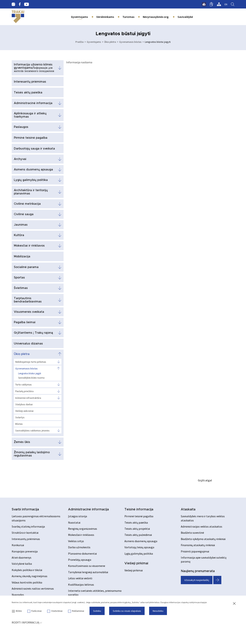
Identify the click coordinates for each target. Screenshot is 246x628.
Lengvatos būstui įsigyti (29, 373)
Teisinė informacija (138, 509)
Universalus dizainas (28, 343)
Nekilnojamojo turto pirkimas (30, 361)
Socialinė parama (26, 267)
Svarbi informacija (25, 509)
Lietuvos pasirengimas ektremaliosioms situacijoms (36, 518)
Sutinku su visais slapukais (127, 610)
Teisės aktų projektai (137, 528)
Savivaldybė (185, 17)
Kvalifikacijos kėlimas (81, 584)
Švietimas (21, 288)
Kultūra (19, 235)
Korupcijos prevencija (25, 551)
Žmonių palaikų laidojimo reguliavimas (32, 454)
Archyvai (20, 159)
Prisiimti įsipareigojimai (195, 551)
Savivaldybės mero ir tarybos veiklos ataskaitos (203, 518)
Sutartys (19, 417)
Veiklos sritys (76, 541)
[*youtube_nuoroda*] (26, 4)
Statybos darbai (24, 404)
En (226, 4)
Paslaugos (21, 127)
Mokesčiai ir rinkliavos (29, 245)
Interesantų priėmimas (30, 81)
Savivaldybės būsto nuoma (31, 377)
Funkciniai (36, 610)
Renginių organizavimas (82, 528)
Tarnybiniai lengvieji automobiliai (88, 572)
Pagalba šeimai (24, 322)
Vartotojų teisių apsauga (139, 547)
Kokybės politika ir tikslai (27, 570)
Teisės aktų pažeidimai (138, 535)
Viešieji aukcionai (24, 410)
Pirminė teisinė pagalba (30, 137)
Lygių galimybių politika (31, 180)
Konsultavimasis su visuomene (86, 566)
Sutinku (97, 610)
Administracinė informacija (33, 103)
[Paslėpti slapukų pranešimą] (234, 603)
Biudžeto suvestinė (192, 532)
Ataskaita (188, 509)
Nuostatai (74, 522)
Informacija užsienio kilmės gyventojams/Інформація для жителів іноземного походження (34, 68)
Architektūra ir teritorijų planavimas (31, 192)
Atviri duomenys (21, 557)
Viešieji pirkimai (136, 563)
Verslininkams (105, 17)
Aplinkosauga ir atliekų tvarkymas (30, 115)
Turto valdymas (23, 384)
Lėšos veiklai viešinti (80, 578)
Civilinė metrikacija (27, 203)
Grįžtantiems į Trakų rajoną (33, 332)
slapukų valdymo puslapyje (194, 602)
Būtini (19, 610)
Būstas (19, 423)
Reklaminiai (78, 610)
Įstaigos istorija (77, 516)
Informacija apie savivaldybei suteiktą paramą (203, 559)
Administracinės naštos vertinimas (33, 588)
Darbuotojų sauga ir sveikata (34, 148)
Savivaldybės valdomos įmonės (32, 430)
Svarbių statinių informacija (28, 526)
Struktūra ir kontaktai (25, 532)
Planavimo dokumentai (82, 553)
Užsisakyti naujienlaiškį (196, 580)
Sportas (19, 277)
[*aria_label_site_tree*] (219, 4)
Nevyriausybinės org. (156, 17)
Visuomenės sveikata (29, 311)
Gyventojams (79, 17)
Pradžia (79, 41)
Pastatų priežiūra (24, 391)
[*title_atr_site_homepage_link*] (18, 16)
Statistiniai (56, 610)
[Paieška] (232, 4)
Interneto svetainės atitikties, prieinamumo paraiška (95, 592)
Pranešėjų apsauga (79, 559)
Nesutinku (158, 610)
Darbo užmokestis (79, 547)
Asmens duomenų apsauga (33, 169)
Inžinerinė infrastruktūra (28, 397)
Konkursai (18, 545)
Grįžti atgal (205, 480)
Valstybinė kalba (22, 563)
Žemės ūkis (22, 442)
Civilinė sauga (23, 214)
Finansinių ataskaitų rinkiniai (198, 545)
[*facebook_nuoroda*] (20, 4)
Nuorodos (18, 594)
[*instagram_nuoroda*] (13, 4)
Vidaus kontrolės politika (27, 582)
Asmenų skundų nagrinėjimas (29, 576)
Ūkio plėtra (110, 41)
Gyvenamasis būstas (130, 41)
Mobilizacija (22, 256)
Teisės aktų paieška (28, 92)
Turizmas (128, 17)
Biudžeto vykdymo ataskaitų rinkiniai (203, 539)
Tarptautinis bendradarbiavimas (28, 300)
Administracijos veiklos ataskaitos (201, 526)
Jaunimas (21, 224)
